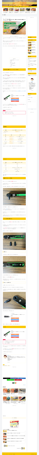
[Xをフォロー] (7, 362)
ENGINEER (4, 365)
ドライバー (7, 365)
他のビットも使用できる (13, 65)
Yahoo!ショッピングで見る (14, 319)
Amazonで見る (15, 98)
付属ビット (12, 64)
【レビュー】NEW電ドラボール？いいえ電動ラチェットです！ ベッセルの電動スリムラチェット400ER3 (32, 65)
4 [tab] (20, 14)
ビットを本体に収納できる (12, 63)
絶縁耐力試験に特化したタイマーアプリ (32, 58)
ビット (9, 365)
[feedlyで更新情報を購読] (8, 362)
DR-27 (8, 349)
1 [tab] (18, 14)
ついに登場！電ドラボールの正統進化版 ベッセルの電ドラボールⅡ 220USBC (32, 61)
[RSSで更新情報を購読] (9, 362)
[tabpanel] (7, 10)
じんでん (8, 355)
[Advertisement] (14, 53)
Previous (2, 10)
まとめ (11, 66)
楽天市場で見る (15, 337)
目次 (13, 58)
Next (36, 10)
